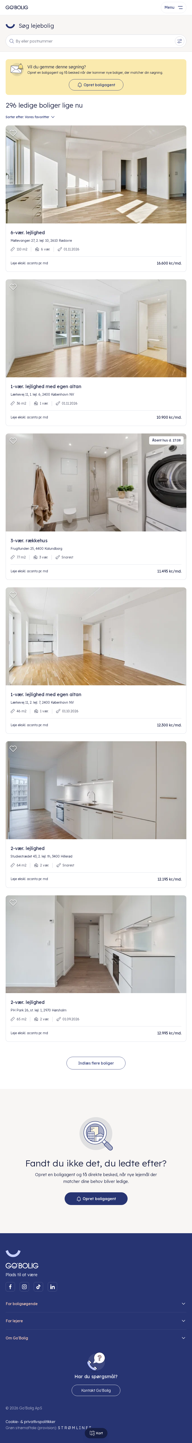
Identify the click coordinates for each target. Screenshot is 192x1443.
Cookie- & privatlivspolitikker (30, 1421)
